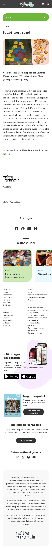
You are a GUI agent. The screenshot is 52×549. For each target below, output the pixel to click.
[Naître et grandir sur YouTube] (34, 457)
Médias (30, 325)
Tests (29, 292)
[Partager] (16, 228)
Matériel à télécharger (37, 295)
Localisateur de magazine (33, 411)
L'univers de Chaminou (37, 297)
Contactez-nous (34, 333)
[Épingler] (23, 228)
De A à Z (6, 290)
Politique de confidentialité (33, 321)
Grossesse (7, 295)
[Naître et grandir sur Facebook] (23, 457)
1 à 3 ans (6, 300)
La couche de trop (35, 307)
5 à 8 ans (7, 305)
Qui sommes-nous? (36, 315)
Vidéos (6, 323)
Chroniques (8, 315)
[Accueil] (26, 4)
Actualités (7, 313)
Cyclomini (31, 300)
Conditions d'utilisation (37, 318)
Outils (29, 290)
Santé (5, 292)
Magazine (7, 320)
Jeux (7, 26)
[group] (17, 265)
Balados (6, 325)
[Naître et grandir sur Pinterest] (28, 457)
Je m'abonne (26, 440)
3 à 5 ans (7, 302)
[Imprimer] (35, 228)
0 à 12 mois (7, 297)
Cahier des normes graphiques (35, 329)
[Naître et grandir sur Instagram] (18, 457)
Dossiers (6, 318)
